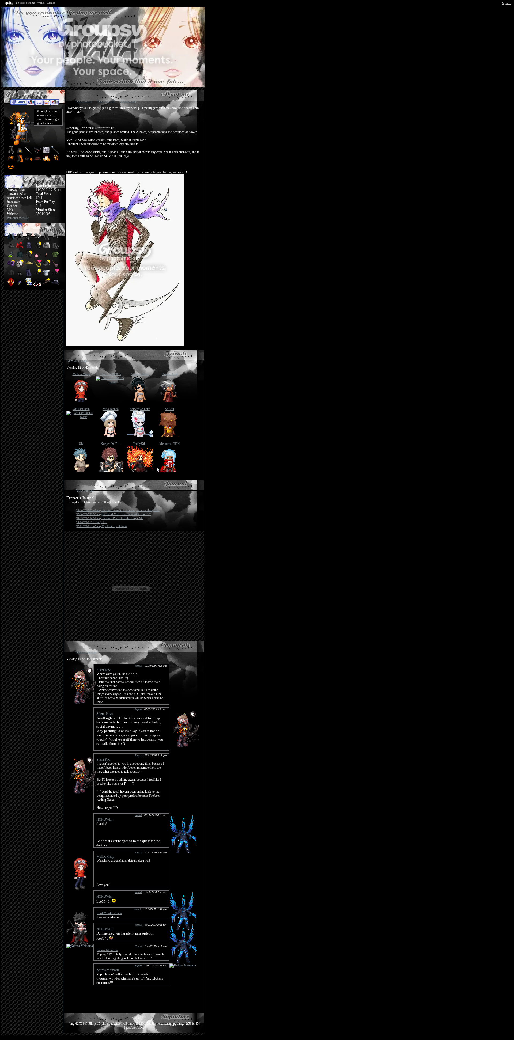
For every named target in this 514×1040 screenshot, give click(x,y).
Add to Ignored (54, 102)
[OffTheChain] (81, 417)
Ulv (81, 444)
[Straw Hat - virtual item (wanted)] (29, 266)
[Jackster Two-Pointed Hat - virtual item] (11, 161)
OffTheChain (81, 409)
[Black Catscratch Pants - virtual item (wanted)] (55, 248)
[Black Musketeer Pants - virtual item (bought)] (29, 257)
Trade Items (46, 102)
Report (138, 665)
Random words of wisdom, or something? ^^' (118, 510)
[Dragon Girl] (169, 401)
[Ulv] (81, 470)
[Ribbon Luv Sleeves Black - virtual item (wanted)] (37, 285)
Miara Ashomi (140, 374)
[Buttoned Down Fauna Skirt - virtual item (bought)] (46, 266)
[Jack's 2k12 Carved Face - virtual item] (11, 170)
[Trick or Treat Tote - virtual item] (20, 152)
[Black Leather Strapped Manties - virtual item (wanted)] (20, 276)
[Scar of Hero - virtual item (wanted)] (46, 257)
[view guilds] (106, 101)
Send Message (39, 102)
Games (51, 2)
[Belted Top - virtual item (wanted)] (55, 239)
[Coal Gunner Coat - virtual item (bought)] (37, 248)
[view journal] (85, 491)
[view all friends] (77, 361)
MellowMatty (81, 374)
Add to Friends (30, 102)
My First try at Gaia (101, 526)
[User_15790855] (110, 382)
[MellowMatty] (81, 401)
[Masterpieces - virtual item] (46, 152)
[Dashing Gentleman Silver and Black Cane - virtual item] (55, 152)
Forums (30, 2)
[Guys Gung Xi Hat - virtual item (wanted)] (20, 285)
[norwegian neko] (140, 436)
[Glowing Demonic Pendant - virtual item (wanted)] (37, 257)
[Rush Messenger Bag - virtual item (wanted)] (55, 266)
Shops (20, 2)
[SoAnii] (169, 436)
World (41, 2)
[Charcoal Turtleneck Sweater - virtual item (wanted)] (11, 276)
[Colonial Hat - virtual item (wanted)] (11, 248)
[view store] (128, 101)
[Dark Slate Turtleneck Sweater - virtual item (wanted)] (20, 257)
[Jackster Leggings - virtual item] (20, 161)
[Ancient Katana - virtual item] (29, 152)
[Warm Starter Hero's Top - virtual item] (46, 161)
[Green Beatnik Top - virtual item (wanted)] (55, 257)
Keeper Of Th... (111, 444)
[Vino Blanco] (110, 436)
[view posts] (84, 101)
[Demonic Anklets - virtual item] (37, 152)
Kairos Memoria (107, 950)
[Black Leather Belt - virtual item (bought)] (37, 276)
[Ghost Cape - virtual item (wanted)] (55, 285)
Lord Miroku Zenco (109, 913)
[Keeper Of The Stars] (110, 470)
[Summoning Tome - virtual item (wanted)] (29, 285)
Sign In (506, 3)
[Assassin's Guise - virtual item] (11, 152)
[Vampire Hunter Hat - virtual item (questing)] (46, 285)
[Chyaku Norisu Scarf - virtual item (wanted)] (20, 248)
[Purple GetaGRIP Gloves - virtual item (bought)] (11, 266)
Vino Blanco (111, 409)
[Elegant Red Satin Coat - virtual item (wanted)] (11, 285)
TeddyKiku (140, 444)
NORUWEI (104, 819)
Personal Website (18, 218)
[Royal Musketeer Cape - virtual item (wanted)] (11, 239)
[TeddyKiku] (140, 470)
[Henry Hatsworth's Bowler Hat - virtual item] (37, 161)
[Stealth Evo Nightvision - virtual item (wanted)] (11, 257)
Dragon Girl (169, 374)
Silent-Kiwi (104, 670)
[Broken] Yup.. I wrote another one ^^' (113, 514)
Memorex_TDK (169, 444)
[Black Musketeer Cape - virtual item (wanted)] (20, 239)
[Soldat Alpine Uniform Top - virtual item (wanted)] (46, 248)
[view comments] (87, 652)
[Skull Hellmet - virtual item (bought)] (20, 266)
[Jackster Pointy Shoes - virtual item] (29, 161)
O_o (91, 522)
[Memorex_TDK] (169, 470)
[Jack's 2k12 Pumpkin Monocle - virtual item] (55, 161)
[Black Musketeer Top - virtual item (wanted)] (29, 239)
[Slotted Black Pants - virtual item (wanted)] (29, 276)
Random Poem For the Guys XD (109, 518)
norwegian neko (140, 409)
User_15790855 (110, 374)
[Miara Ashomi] (140, 401)
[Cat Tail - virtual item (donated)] (37, 266)
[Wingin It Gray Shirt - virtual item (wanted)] (46, 276)
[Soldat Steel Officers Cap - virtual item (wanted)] (37, 239)
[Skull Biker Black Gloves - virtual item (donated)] (55, 276)
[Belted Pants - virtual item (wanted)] (46, 239)
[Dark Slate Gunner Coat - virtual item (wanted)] (29, 248)
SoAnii (169, 409)
